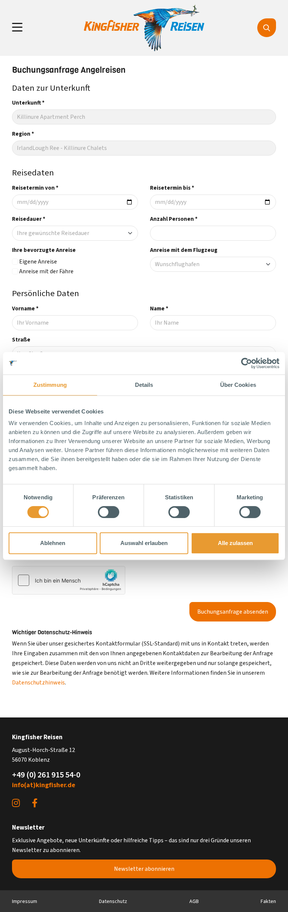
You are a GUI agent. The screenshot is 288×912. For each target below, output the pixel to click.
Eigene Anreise (38, 262)
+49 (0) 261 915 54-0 (46, 775)
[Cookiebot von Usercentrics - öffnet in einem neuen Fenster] (246, 363)
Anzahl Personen (174, 219)
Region (23, 134)
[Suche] (266, 27)
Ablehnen (52, 543)
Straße (21, 340)
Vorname (25, 309)
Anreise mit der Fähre (46, 271)
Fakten (268, 901)
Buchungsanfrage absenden (232, 612)
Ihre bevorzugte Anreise (44, 250)
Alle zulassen (235, 543)
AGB (194, 901)
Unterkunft (28, 103)
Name (159, 309)
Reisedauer (28, 219)
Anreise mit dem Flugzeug (184, 250)
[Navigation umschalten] (17, 28)
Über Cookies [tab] (238, 385)
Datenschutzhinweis (38, 682)
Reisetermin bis (172, 188)
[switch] (108, 512)
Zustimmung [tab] (50, 385)
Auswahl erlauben (144, 543)
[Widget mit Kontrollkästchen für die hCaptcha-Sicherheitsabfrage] (68, 580)
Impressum (24, 901)
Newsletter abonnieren (144, 869)
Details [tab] (144, 385)
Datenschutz (113, 901)
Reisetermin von (35, 188)
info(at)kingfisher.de (43, 785)
